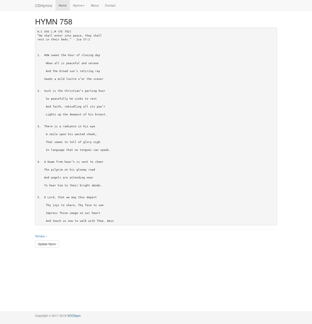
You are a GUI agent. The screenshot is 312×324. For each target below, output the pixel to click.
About (95, 5)
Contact (110, 5)
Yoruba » (41, 236)
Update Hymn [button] (47, 244)
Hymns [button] (77, 5)
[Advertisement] (156, 281)
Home (63, 5)
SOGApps (74, 315)
